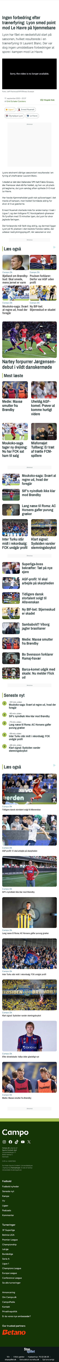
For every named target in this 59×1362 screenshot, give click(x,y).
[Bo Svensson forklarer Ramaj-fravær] (11, 658)
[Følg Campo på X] (29, 1142)
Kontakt (6, 1306)
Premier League (10, 1239)
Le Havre (33, 116)
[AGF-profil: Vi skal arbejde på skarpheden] (11, 583)
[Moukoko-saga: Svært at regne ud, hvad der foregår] (11, 479)
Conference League (12, 1278)
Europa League (9, 1273)
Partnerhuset (15, 1168)
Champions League (11, 1268)
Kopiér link (49, 100)
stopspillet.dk (10, 1359)
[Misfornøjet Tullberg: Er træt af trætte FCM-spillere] (44, 431)
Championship (9, 1244)
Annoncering (8, 1292)
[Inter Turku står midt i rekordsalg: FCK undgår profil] (15, 527)
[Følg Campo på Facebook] (10, 1142)
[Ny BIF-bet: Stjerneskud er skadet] (11, 613)
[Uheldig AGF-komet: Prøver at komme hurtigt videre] (44, 389)
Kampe (5, 1196)
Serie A (5, 1259)
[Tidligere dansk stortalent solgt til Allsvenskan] (11, 598)
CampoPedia (8, 1302)
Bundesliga (7, 1254)
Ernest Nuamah (27, 109)
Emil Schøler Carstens (16, 101)
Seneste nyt (8, 1191)
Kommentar (8, 1215)
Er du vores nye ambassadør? (16, 1316)
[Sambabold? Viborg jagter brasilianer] (11, 628)
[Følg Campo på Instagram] (4, 1142)
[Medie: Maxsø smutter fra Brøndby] (15, 389)
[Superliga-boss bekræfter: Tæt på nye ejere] (11, 568)
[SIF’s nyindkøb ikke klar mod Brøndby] (11, 495)
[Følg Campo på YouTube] (23, 1142)
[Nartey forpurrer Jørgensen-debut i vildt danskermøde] (29, 339)
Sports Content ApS (9, 1150)
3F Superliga (8, 1230)
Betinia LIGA (8, 1235)
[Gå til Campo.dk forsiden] (15, 1136)
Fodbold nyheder (10, 1186)
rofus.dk (35, 1359)
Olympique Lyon (16, 116)
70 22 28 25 (44, 1357)
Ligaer (5, 1205)
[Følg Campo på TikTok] (17, 1142)
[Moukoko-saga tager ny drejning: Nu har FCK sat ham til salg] (15, 431)
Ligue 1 (11, 109)
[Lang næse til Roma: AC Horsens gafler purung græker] (11, 510)
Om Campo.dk (9, 1297)
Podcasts (6, 1210)
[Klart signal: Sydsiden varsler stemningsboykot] (44, 527)
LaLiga (5, 1249)
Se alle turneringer (11, 1282)
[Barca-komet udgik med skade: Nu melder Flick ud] (11, 673)
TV (3, 1201)
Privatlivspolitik (9, 1311)
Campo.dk (6, 1148)
